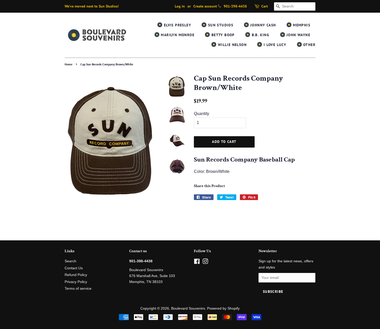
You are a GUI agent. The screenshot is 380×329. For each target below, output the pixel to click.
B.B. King (259, 35)
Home (68, 64)
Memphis (301, 25)
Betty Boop (222, 35)
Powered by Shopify (223, 308)
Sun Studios (220, 25)
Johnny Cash (262, 25)
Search (70, 261)
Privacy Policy (76, 282)
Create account (205, 6)
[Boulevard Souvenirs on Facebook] (197, 262)
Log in (180, 6)
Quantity (201, 113)
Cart (264, 6)
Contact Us (74, 268)
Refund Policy (76, 275)
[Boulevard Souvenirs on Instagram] (205, 262)
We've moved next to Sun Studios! (92, 6)
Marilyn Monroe (176, 35)
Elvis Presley (176, 25)
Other (308, 44)
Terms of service (78, 288)
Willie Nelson (231, 44)
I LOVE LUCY (274, 44)
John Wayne (297, 35)
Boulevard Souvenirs (188, 308)
